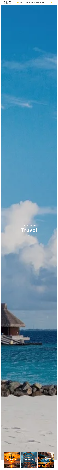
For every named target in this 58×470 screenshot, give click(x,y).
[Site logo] (8, 2)
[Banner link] (12, 460)
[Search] (49, 2)
